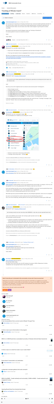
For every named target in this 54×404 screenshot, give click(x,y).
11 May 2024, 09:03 (25, 244)
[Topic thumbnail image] (51, 340)
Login (9, 290)
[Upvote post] (46, 40)
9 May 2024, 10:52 (24, 182)
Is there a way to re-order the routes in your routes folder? (16, 349)
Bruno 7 (5, 371)
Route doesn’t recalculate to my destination (12, 360)
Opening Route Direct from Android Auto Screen (14, 389)
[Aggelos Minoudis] (2, 362)
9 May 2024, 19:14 (27, 206)
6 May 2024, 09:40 (29, 74)
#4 (51, 112)
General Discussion (5, 13)
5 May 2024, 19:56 (26, 46)
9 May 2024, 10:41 (24, 171)
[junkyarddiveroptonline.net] (2, 323)
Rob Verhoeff (8, 46)
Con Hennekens (9, 112)
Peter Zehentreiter (8, 362)
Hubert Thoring (7, 382)
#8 (51, 244)
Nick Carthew (7, 323)
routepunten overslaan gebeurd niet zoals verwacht (14, 369)
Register (5, 290)
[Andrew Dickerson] (2, 391)
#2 (51, 46)
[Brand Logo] (5, 3)
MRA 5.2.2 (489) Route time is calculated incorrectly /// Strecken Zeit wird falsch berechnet (24, 339)
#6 (51, 182)
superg (5, 353)
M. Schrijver (8, 258)
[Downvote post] (51, 40)
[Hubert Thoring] (2, 343)
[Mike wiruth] (2, 332)
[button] (2, 402)
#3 (51, 74)
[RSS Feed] (44, 13)
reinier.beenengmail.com (11, 21)
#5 (51, 171)
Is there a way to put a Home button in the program (14, 330)
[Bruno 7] (2, 371)
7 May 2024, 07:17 (27, 112)
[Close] (50, 278)
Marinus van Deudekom (9, 391)
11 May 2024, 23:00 (29, 258)
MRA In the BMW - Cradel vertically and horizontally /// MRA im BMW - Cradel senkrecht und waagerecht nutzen (25, 379)
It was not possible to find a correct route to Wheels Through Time (18, 321)
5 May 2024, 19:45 (24, 21)
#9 (51, 258)
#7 (51, 206)
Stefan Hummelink (10, 74)
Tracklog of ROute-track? (20, 75)
